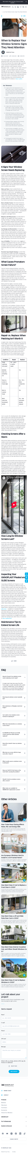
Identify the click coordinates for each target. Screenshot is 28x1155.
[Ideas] (15, 7)
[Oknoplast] (6, 6)
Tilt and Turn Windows (6, 1112)
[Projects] (18, 7)
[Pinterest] (15, 1133)
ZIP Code (3, 1038)
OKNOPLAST (4, 1117)
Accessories (4, 1110)
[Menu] (26, 6)
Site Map (14, 1151)
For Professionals (6, 1121)
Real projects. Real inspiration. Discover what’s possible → (13, 2)
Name (3, 1014)
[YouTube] (7, 1133)
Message (3, 1046)
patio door (4, 609)
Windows (3, 1102)
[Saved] (20, 7)
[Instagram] (11, 1133)
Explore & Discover (6, 1126)
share (15, 661)
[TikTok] (24, 1133)
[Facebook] (2, 1133)
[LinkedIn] (20, 1133)
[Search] (13, 7)
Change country (14, 1139)
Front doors (4, 1107)
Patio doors (4, 1105)
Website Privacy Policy (5, 1151)
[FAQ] (23, 7)
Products (3, 1100)
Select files (14, 1066)
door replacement (7, 618)
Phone (3, 1030)
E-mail (3, 1022)
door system (19, 79)
